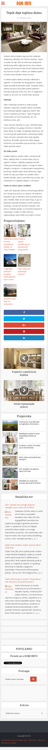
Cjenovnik (41, 740)
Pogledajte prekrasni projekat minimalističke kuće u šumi (9, 274)
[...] (36, 538)
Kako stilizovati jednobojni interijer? (24, 271)
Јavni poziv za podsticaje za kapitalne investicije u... (29, 423)
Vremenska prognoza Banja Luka (14, 740)
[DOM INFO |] (24, 2)
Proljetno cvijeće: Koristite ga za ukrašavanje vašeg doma (24, 244)
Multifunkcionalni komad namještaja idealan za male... (29, 435)
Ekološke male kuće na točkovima (10, 301)
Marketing (5, 743)
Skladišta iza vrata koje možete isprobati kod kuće (30, 482)
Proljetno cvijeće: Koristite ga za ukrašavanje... (29, 446)
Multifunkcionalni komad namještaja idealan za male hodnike (10, 244)
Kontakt (13, 743)
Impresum (32, 740)
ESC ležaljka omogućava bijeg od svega (29, 470)
